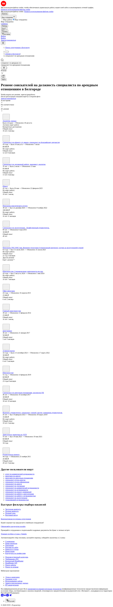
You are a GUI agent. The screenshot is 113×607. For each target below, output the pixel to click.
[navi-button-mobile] (3, 43)
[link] (4, 31)
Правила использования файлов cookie (38, 11)
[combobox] (11, 63)
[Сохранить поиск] (3, 76)
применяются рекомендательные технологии (45, 589)
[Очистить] (4, 68)
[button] (3, 36)
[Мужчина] (6, 202)
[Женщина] (6, 117)
